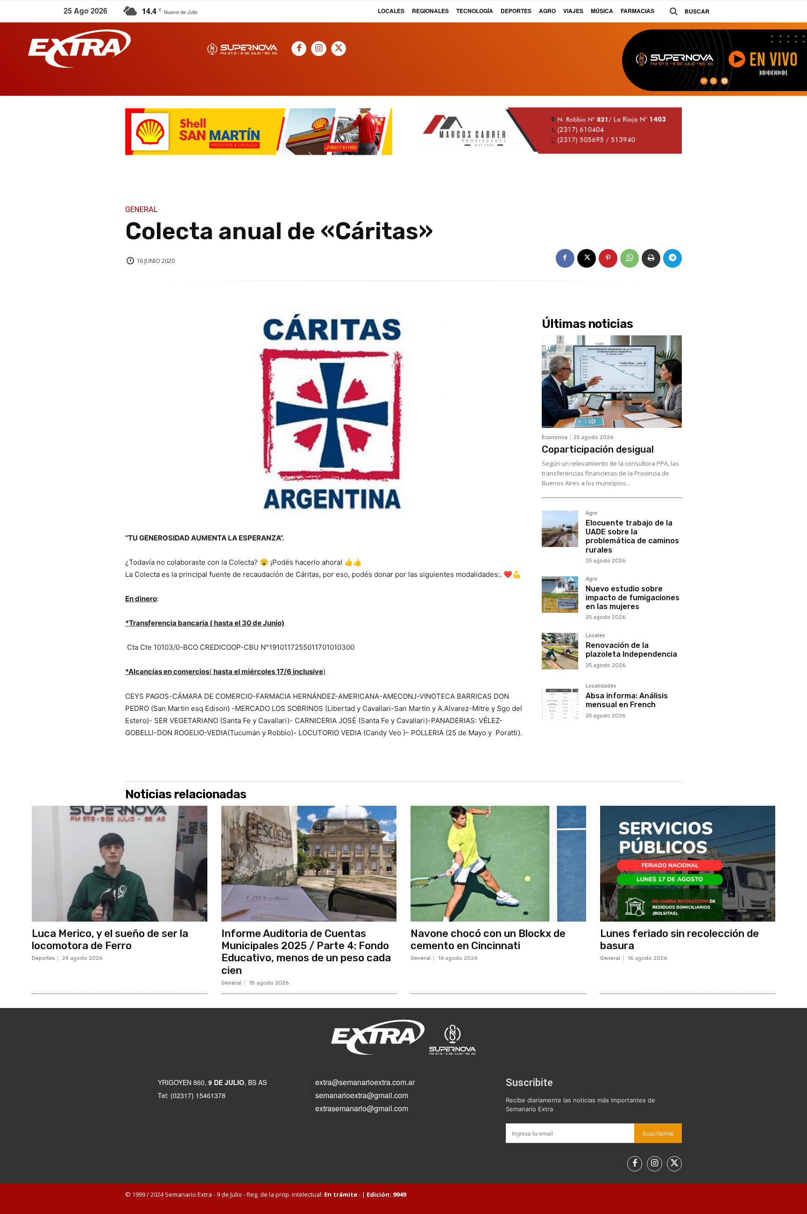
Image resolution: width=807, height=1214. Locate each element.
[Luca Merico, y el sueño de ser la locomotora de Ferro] (119, 864)
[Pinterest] (608, 258)
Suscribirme (658, 1133)
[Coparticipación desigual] (612, 381)
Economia (554, 437)
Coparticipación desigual (598, 449)
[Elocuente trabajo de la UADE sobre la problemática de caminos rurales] (560, 529)
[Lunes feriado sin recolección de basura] (688, 864)
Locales (595, 636)
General (141, 209)
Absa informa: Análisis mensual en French (627, 700)
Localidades (601, 686)
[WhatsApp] (629, 258)
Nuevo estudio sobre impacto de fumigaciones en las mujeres (633, 597)
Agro (591, 513)
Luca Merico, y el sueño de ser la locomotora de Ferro (110, 939)
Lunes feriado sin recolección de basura (679, 939)
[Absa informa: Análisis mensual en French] (560, 701)
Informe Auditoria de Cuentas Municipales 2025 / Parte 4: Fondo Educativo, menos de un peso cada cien (306, 952)
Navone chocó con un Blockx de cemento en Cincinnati (488, 939)
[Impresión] (651, 258)
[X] (338, 48)
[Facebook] (298, 48)
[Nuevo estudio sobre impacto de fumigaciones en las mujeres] (560, 594)
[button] (686, 11)
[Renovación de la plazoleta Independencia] (560, 651)
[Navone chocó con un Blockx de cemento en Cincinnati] (498, 864)
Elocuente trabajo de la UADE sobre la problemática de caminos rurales (632, 536)
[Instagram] (318, 48)
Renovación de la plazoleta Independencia (631, 650)
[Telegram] (672, 258)
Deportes (43, 958)
